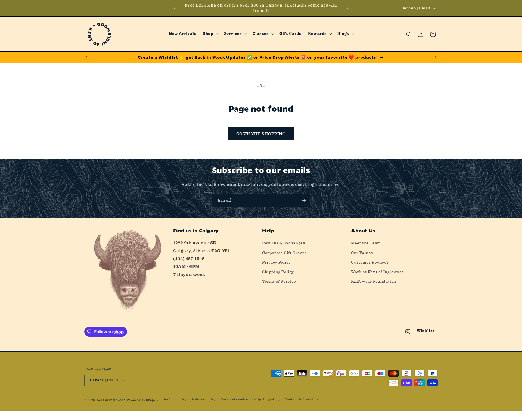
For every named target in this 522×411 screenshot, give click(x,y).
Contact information (302, 399)
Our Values (362, 253)
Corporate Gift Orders (284, 253)
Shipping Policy (278, 272)
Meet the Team (366, 243)
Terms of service (234, 399)
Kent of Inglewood (111, 400)
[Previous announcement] (175, 8)
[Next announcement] (347, 8)
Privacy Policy (276, 262)
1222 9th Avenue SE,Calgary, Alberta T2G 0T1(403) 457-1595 (201, 250)
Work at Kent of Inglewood (377, 272)
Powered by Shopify (143, 400)
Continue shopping (261, 134)
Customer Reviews (370, 262)
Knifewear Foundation (373, 281)
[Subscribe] (304, 200)
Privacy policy (204, 399)
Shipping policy (266, 399)
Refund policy (175, 399)
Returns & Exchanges (283, 243)
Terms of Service (279, 281)
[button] (210, 33)
